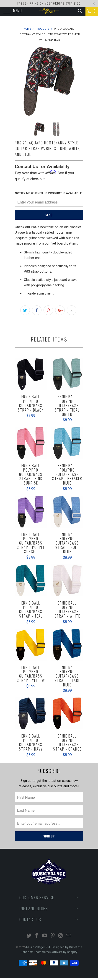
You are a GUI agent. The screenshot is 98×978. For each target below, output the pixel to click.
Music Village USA (38, 947)
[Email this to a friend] (71, 310)
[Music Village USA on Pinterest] (52, 936)
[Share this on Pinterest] (48, 310)
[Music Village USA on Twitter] (29, 936)
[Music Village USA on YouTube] (44, 936)
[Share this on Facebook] (36, 310)
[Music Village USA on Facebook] (37, 936)
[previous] (19, 81)
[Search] (79, 11)
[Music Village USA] (49, 11)
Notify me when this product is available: (49, 193)
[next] (78, 81)
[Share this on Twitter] (25, 310)
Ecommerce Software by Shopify (55, 952)
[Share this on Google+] (60, 310)
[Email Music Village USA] (68, 936)
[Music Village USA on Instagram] (60, 936)
